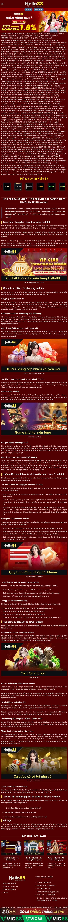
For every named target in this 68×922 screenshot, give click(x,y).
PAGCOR (51, 302)
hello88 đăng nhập (46, 907)
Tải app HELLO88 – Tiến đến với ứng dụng (56, 859)
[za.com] (34, 4)
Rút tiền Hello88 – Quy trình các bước (11, 859)
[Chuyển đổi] (3, 808)
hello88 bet (57, 907)
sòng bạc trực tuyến (15, 245)
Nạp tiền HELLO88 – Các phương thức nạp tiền (34, 859)
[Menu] (2, 4)
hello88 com (26, 907)
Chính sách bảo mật (9, 883)
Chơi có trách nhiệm (9, 889)
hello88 (48, 882)
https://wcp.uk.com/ (47, 829)
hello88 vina (35, 907)
